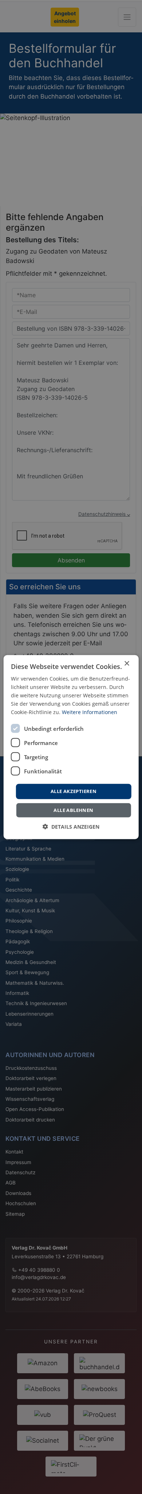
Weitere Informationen (89, 712)
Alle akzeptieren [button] (73, 791)
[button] (71, 826)
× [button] (126, 663)
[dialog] (71, 747)
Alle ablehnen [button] (73, 810)
